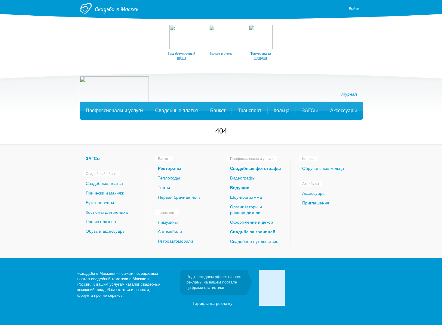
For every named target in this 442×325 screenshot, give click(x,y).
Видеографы (242, 178)
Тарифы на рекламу (212, 303)
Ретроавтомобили (175, 241)
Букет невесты (100, 202)
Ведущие (239, 187)
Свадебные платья (104, 183)
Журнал (349, 94)
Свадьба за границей (252, 231)
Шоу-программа (246, 197)
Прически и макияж (105, 193)
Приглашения (315, 203)
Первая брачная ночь (179, 197)
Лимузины (168, 222)
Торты (164, 187)
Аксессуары (313, 193)
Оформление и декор (251, 222)
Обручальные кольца (323, 168)
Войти (354, 9)
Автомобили (170, 231)
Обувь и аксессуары (105, 231)
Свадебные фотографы (255, 168)
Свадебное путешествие (254, 241)
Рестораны (169, 168)
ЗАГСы (93, 158)
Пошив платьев (101, 221)
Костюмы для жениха (107, 212)
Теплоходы (169, 178)
